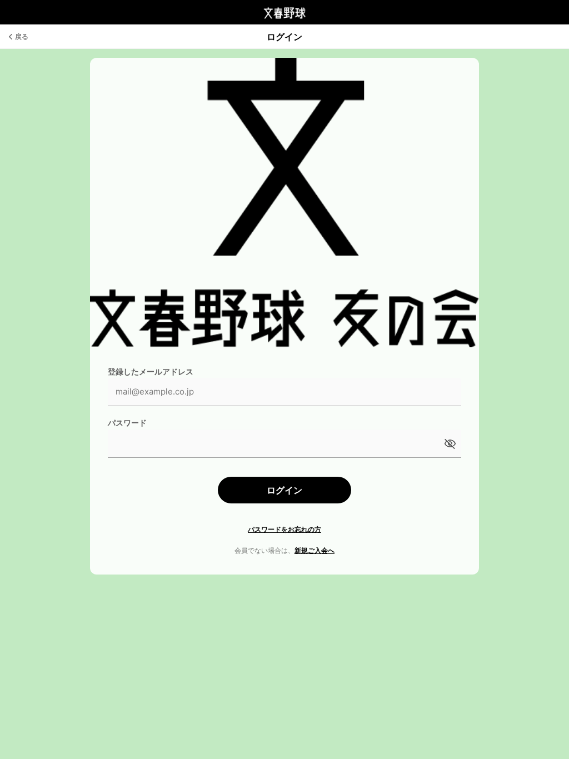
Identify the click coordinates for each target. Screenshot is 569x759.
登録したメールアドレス (150, 371)
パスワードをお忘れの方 (284, 529)
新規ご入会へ (315, 550)
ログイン (284, 490)
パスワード (127, 422)
